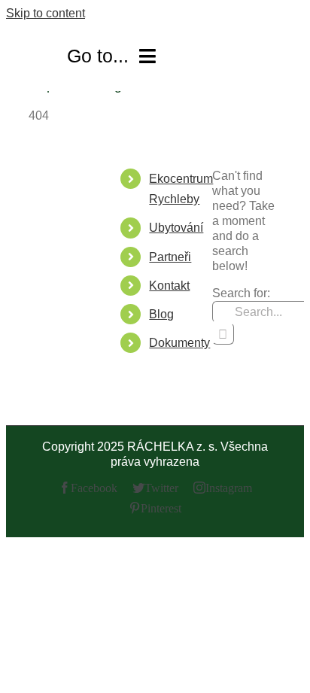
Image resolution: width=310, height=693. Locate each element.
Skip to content (45, 13)
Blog (161, 314)
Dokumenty (179, 342)
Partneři (170, 257)
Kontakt (169, 285)
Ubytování (176, 227)
